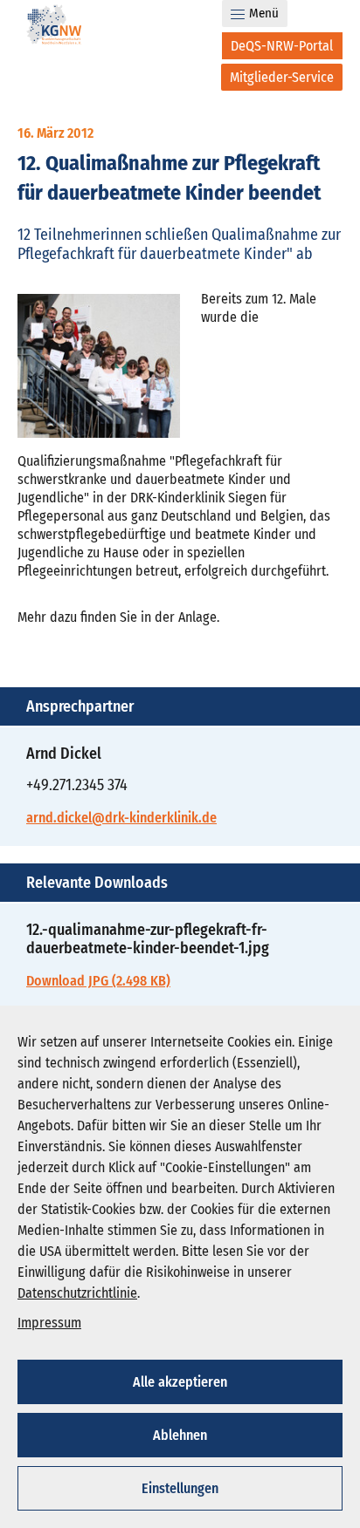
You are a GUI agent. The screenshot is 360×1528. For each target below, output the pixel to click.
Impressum (49, 1322)
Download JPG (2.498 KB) (98, 980)
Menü (264, 13)
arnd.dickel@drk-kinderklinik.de (121, 817)
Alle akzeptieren (180, 1382)
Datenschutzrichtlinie (77, 1293)
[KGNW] (54, 27)
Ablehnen (180, 1435)
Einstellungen (180, 1488)
